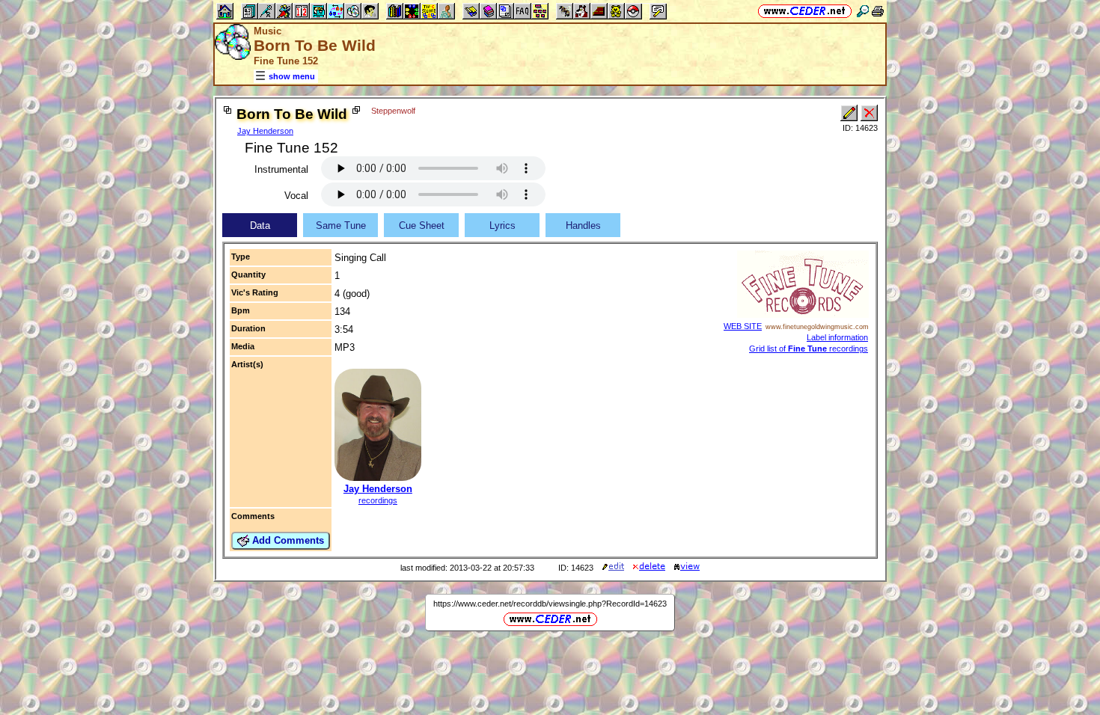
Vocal (296, 195)
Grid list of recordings (808, 348)
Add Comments (286, 540)
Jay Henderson (265, 130)
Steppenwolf (393, 110)
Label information (837, 337)
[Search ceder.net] (863, 10)
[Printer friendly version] (878, 10)
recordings (377, 500)
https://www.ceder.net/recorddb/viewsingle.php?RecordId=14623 (550, 603)
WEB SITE (743, 326)
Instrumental (281, 169)
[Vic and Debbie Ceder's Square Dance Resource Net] (805, 10)
